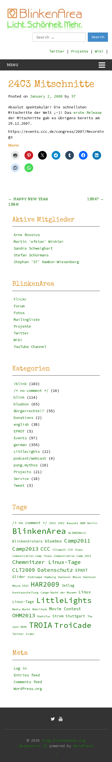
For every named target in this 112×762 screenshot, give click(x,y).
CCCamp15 (59, 549)
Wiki (99, 51)
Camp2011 (77, 540)
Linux (85, 592)
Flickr (20, 299)
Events (20, 437)
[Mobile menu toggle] (102, 64)
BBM (82, 523)
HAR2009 (45, 584)
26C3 (52, 523)
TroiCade (72, 625)
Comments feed (28, 681)
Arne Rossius (27, 234)
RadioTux (43, 616)
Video (30, 634)
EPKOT (19, 431)
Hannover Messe (69, 577)
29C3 (61, 523)
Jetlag (67, 585)
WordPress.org (28, 688)
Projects (22, 471)
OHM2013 (23, 615)
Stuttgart (75, 616)
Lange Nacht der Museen (58, 592)
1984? (95, 199)
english (21, 424)
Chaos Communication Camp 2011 (67, 556)
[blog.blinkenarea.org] (45, 18)
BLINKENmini (77, 533)
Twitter (56, 51)
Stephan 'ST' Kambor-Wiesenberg (46, 261)
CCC (45, 548)
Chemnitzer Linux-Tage (46, 562)
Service (21, 478)
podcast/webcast (30, 458)
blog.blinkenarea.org (63, 740)
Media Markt (21, 609)
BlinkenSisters (27, 541)
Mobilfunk (39, 609)
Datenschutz (55, 570)
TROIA (40, 625)
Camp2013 (25, 548)
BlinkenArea (39, 531)
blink (19, 397)
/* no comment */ (31, 390)
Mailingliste (27, 319)
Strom (57, 616)
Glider (18, 576)
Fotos (19, 312)
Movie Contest (65, 608)
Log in (20, 668)
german (20, 444)
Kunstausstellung (25, 592)
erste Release (87, 112)
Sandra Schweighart (33, 248)
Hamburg (50, 577)
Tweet (19, 485)
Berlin (92, 523)
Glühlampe (34, 577)
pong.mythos (26, 465)
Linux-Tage (23, 601)
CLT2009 (23, 570)
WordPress (83, 745)
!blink (20, 383)
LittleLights (27, 451)
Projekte (79, 51)
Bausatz (72, 523)
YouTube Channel (30, 346)
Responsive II (33, 745)
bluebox (21, 404)
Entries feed (27, 675)
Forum (19, 305)
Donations (23, 417)
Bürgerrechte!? (29, 410)
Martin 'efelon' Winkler (39, 241)
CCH (70, 549)
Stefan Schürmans (31, 255)
